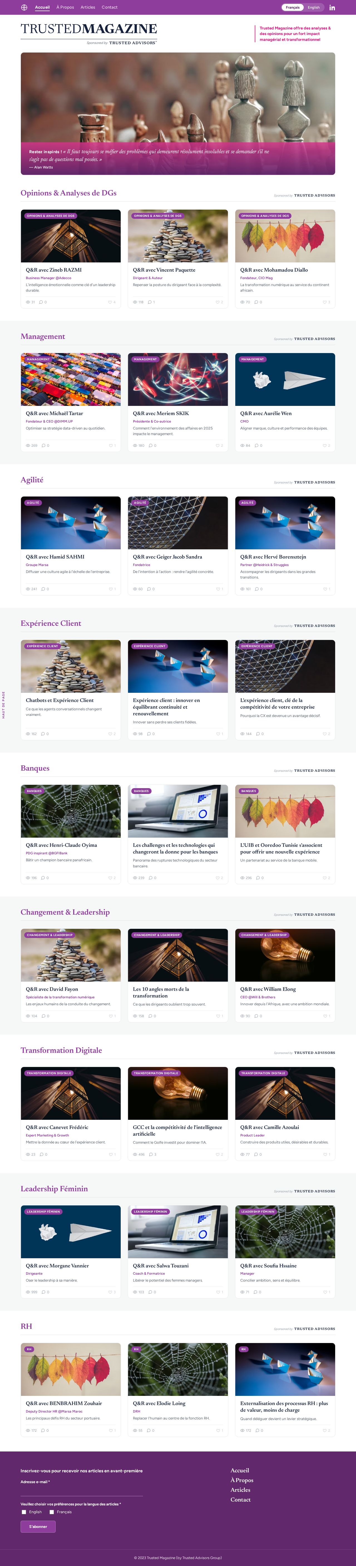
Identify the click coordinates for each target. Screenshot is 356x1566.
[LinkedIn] (332, 7)
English (314, 7)
